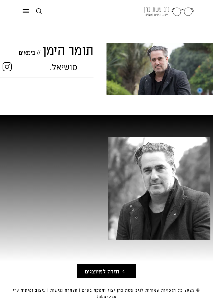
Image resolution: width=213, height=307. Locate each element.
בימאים (27, 52)
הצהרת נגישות (64, 289)
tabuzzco (107, 296)
